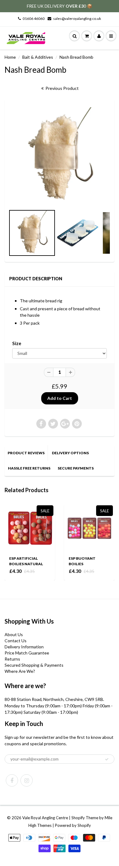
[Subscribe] (107, 759)
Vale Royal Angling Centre (45, 817)
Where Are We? (20, 671)
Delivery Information (24, 646)
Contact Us (16, 640)
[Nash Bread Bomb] (59, 155)
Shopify (78, 817)
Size (16, 343)
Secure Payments (76, 468)
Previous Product (62, 88)
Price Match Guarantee (27, 652)
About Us (14, 634)
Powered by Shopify (73, 825)
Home (10, 57)
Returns (12, 658)
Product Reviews (26, 453)
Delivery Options (70, 453)
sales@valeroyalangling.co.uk (77, 18)
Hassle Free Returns (29, 468)
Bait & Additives (37, 57)
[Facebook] (12, 780)
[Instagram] (26, 780)
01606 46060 (34, 18)
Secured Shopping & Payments (34, 665)
